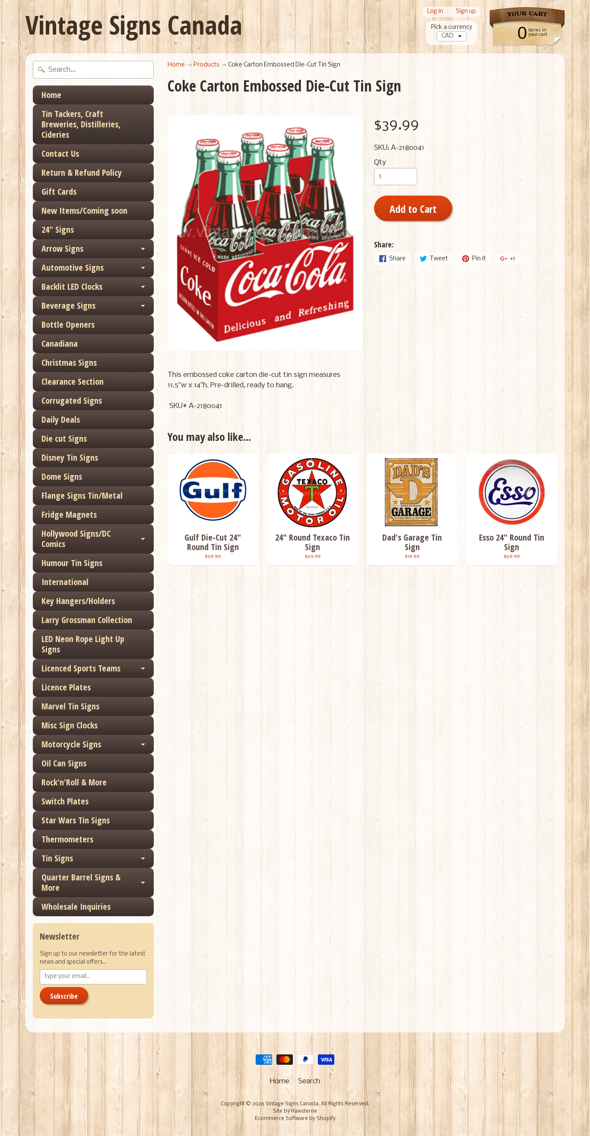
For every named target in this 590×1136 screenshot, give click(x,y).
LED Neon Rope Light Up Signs (82, 644)
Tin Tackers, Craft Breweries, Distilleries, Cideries (81, 124)
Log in (435, 12)
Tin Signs (57, 858)
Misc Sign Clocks (69, 725)
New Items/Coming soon (84, 210)
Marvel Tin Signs (70, 706)
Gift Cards (58, 191)
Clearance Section (72, 381)
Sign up (466, 12)
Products (206, 65)
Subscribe (64, 996)
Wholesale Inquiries (76, 906)
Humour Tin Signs (71, 563)
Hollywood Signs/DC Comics (76, 539)
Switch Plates (65, 801)
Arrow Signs (62, 248)
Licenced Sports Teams (81, 668)
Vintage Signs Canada (133, 24)
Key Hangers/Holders (78, 601)
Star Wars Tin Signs (75, 820)
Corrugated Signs (71, 400)
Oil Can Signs (63, 763)
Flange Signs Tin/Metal (82, 495)
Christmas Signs (69, 362)
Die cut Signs (64, 438)
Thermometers (67, 839)
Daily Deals (60, 419)
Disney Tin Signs (69, 457)
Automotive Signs (72, 267)
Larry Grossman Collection (86, 620)
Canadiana (59, 343)
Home (51, 95)
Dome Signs (61, 476)
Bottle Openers (68, 324)
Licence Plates (66, 687)
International (65, 582)
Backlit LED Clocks (71, 286)
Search (309, 1081)
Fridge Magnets (69, 514)
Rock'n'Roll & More (74, 782)
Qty (380, 162)
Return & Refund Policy (81, 172)
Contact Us (60, 153)
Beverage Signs (68, 305)
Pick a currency (451, 27)
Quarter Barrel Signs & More (81, 882)
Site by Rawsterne (295, 1111)
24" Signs (57, 229)
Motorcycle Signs (71, 744)
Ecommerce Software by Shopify (295, 1118)
